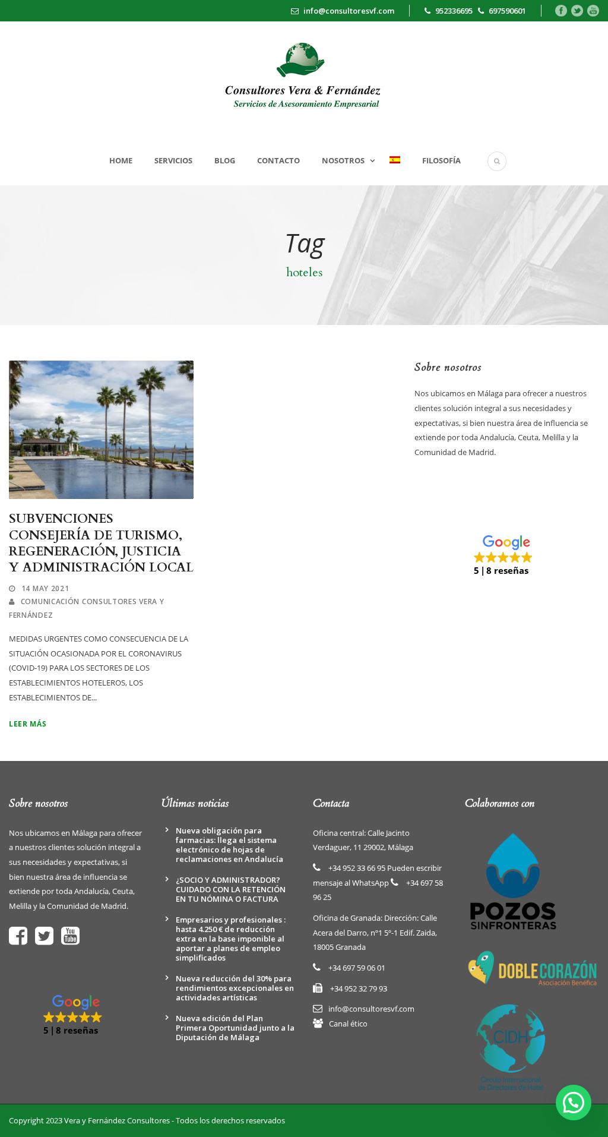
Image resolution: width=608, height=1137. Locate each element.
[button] (506, 556)
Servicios (173, 160)
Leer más (28, 724)
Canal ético (348, 1023)
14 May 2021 (45, 588)
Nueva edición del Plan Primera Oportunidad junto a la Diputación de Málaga (235, 1028)
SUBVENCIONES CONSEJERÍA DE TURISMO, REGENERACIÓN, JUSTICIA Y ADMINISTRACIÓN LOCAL (101, 543)
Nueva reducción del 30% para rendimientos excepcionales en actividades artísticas (235, 988)
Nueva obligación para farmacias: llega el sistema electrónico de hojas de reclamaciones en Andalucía (229, 844)
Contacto (278, 160)
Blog (224, 160)
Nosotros (343, 160)
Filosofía (441, 160)
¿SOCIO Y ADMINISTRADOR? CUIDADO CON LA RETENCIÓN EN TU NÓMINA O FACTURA (231, 889)
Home (120, 160)
